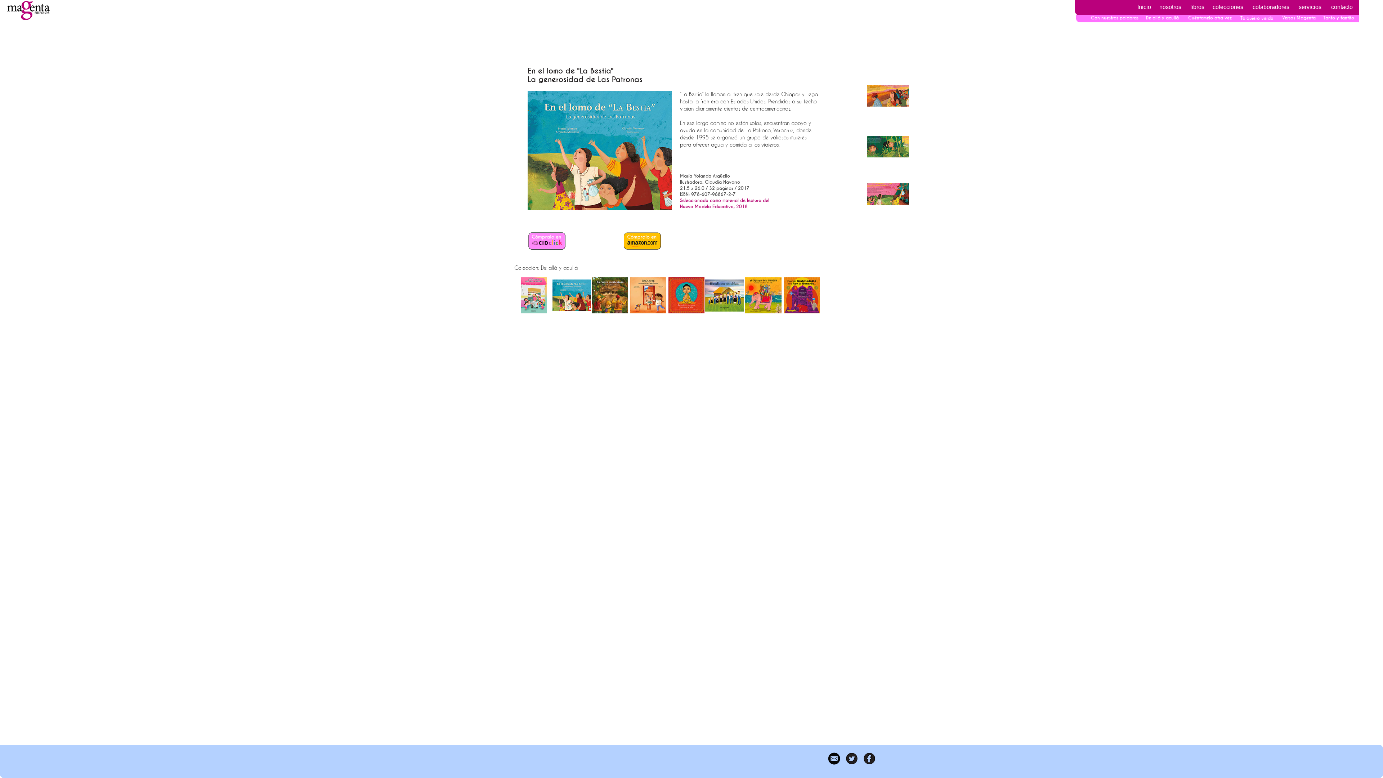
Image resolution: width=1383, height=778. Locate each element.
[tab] (533, 295)
